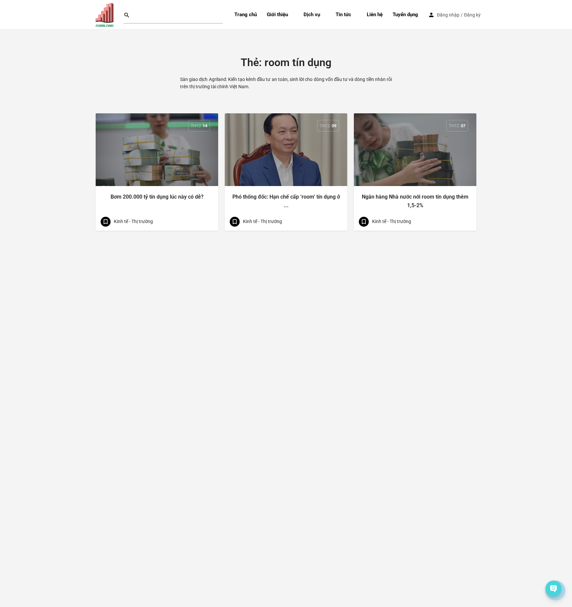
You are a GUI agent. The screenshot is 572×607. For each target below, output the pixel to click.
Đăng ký (472, 15)
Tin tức (343, 15)
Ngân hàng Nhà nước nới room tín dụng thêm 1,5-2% (415, 201)
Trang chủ (245, 15)
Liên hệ (375, 15)
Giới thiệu (277, 15)
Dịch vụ (312, 15)
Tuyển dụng (405, 15)
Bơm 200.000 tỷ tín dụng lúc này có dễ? (157, 197)
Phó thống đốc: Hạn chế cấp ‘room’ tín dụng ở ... (286, 201)
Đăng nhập (448, 15)
